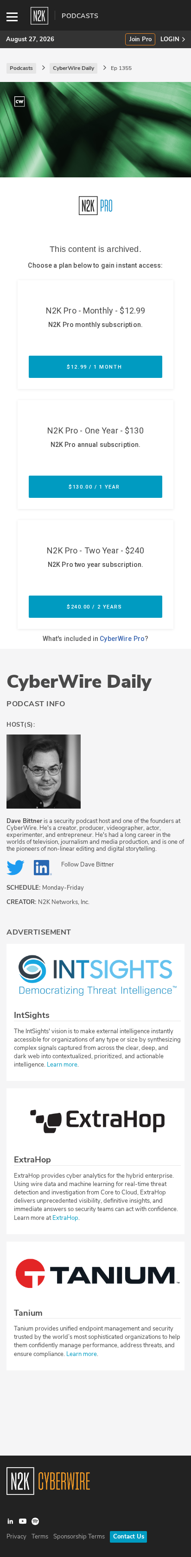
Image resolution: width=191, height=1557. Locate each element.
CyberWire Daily (79, 681)
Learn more (62, 1065)
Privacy (16, 1536)
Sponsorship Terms (79, 1536)
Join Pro (140, 40)
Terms (40, 1536)
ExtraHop (65, 1218)
